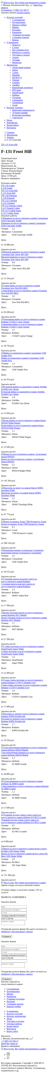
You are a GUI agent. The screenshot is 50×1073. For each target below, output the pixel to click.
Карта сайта (12, 1031)
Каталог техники (15, 107)
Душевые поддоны (21, 35)
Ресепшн (16, 30)
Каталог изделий (15, 17)
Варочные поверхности (23, 110)
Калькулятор (13, 125)
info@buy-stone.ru (9, 1043)
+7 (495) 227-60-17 (20, 10)
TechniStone (17, 102)
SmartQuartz (17, 92)
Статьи (15, 47)
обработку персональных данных (17, 931)
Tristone (15, 80)
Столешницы (18, 20)
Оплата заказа (23, 12)
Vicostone (16, 97)
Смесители (17, 117)
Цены (9, 120)
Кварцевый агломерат (22, 87)
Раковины (17, 32)
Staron (15, 70)
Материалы (12, 65)
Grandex (16, 82)
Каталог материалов (16, 1016)
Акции (15, 57)
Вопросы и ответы (21, 52)
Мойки (15, 27)
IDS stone (16, 90)
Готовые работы (14, 1024)
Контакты (11, 127)
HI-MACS (17, 77)
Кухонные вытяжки (21, 115)
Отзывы (16, 60)
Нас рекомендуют (20, 50)
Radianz (15, 95)
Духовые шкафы (20, 112)
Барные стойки (19, 25)
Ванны (15, 40)
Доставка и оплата (21, 55)
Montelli (16, 75)
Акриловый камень (21, 67)
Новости (16, 45)
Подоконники (18, 22)
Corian (15, 72)
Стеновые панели (20, 37)
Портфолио (12, 122)
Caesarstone (17, 100)
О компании (12, 42)
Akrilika (15, 85)
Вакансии (17, 62)
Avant (15, 105)
